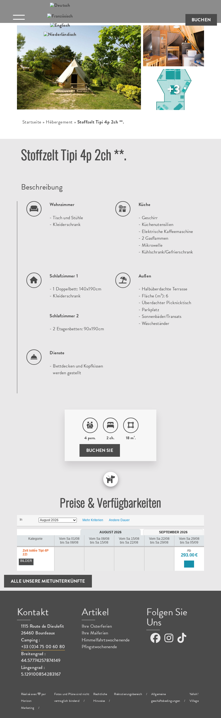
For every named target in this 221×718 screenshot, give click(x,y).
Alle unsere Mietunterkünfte (48, 581)
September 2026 (173, 532)
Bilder (26, 561)
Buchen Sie (99, 450)
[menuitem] (60, 5)
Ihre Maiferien (95, 633)
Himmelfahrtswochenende (106, 640)
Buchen (201, 19)
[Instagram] (168, 638)
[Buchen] (189, 564)
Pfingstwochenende (99, 646)
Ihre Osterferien (97, 626)
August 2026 (110, 532)
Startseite (32, 122)
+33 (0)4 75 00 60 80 (43, 646)
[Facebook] (155, 638)
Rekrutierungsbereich (128, 694)
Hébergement (59, 122)
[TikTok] (181, 638)
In (21, 519)
